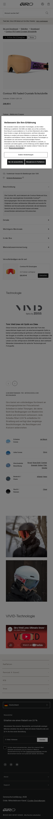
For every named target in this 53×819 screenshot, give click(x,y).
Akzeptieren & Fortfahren (35, 162)
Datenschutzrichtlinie (16, 148)
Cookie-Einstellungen (26, 155)
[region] (26, 142)
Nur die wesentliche (16, 162)
